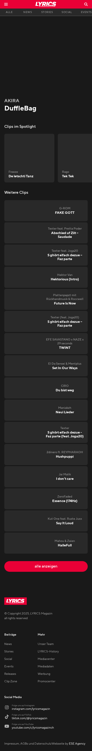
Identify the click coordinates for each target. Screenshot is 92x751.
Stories (8, 651)
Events (8, 666)
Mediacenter (46, 659)
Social (8, 659)
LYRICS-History (48, 651)
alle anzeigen (46, 566)
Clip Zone (10, 681)
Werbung (44, 674)
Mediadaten (46, 666)
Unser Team (46, 644)
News (8, 644)
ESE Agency (77, 744)
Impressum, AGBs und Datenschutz (28, 744)
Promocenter (46, 681)
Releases (10, 674)
